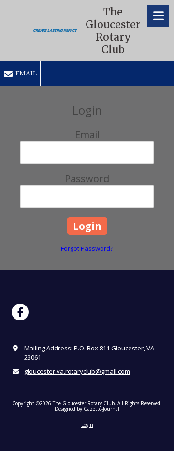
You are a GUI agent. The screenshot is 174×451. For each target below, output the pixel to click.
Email (25, 73)
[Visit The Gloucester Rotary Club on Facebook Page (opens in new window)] (20, 312)
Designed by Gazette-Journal (87, 409)
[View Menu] (158, 16)
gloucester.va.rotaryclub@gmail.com (77, 371)
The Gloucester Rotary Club (113, 30)
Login (87, 425)
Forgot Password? (87, 248)
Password (87, 178)
